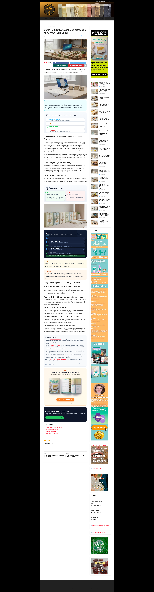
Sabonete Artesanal (95, 517)
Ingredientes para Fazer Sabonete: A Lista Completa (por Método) (104, 118)
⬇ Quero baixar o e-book (65, 399)
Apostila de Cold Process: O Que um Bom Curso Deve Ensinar (104, 200)
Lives (92, 508)
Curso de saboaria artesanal (51, 26)
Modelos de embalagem (51, 431)
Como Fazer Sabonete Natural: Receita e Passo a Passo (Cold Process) (104, 194)
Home (45, 26)
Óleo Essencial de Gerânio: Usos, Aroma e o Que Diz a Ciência (104, 83)
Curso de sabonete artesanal (52, 433)
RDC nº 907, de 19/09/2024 (55, 345)
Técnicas (81, 18)
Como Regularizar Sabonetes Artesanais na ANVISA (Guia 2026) (104, 214)
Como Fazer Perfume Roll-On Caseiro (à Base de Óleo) (104, 97)
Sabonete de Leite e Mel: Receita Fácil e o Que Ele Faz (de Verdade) (104, 111)
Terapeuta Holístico (95, 519)
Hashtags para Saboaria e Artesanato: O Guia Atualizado (104, 221)
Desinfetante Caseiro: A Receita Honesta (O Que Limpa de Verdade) (104, 148)
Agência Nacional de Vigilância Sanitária (58, 359)
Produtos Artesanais (96, 512)
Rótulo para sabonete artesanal (52, 429)
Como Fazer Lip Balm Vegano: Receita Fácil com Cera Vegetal (104, 104)
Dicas (92, 503)
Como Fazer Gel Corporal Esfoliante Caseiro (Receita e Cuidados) (104, 90)
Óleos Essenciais (95, 510)
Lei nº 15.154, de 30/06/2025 (55, 339)
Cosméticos (88, 18)
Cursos (68, 18)
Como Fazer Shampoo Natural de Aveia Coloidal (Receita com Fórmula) (104, 155)
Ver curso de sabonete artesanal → (55, 417)
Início (46, 18)
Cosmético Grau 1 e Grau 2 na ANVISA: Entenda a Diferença (104, 207)
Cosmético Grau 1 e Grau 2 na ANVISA (54, 427)
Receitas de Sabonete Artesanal (57, 18)
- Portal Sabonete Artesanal (62, 588)
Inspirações (74, 18)
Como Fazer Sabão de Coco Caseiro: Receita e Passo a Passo (104, 125)
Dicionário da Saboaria (98, 18)
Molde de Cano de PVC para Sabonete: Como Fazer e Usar (104, 178)
